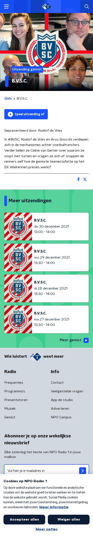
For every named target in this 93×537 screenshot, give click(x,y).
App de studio (62, 400)
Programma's (14, 391)
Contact (57, 382)
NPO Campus (61, 417)
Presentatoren (16, 400)
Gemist (9, 417)
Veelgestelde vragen (67, 391)
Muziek (10, 408)
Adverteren (60, 408)
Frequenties (13, 382)
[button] (6, 7)
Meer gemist (70, 340)
